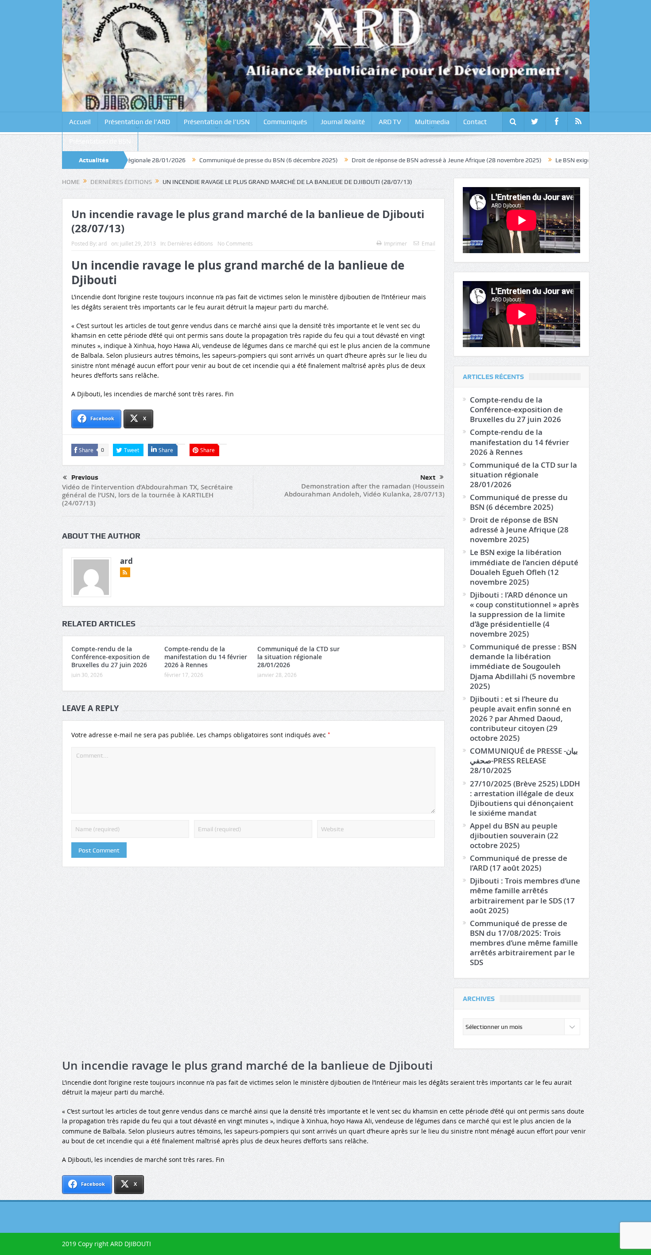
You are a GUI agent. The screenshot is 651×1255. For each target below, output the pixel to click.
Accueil (80, 122)
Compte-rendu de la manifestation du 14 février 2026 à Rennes (205, 657)
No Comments (235, 243)
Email (428, 243)
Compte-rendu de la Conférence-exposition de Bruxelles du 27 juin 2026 (110, 657)
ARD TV (390, 122)
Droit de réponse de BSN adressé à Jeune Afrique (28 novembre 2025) (397, 160)
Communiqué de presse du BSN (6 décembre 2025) (219, 160)
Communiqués (285, 122)
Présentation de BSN (100, 141)
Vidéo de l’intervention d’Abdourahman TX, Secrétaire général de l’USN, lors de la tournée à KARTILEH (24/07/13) (147, 495)
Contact (475, 122)
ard (102, 243)
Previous (84, 477)
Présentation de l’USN (217, 122)
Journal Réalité (343, 122)
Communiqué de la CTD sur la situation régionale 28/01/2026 (298, 657)
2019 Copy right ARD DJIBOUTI (106, 1243)
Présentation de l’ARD (137, 122)
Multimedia (432, 122)
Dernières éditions (190, 243)
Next (427, 477)
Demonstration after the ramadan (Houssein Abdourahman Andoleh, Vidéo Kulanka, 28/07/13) (364, 490)
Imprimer (395, 243)
